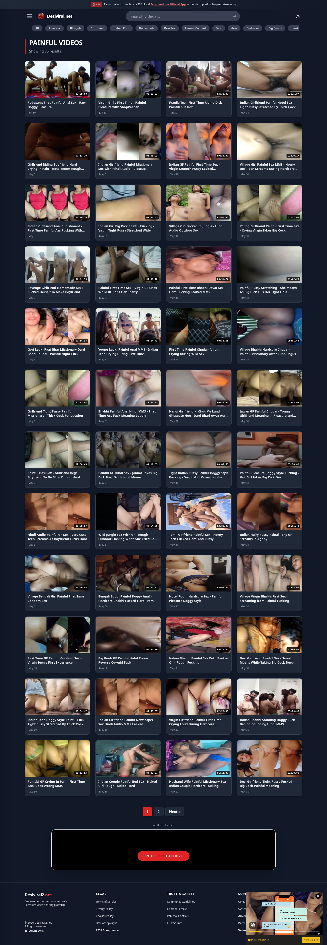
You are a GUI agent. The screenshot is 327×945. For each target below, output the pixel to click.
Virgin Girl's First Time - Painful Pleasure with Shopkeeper (122, 104)
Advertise (244, 916)
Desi (219, 28)
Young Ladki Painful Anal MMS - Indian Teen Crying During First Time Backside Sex (128, 353)
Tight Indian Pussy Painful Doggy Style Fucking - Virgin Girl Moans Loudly (198, 475)
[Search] (234, 15)
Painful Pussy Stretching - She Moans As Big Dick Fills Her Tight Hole (268, 290)
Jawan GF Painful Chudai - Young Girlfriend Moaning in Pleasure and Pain (266, 415)
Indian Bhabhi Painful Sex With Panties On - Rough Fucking (199, 660)
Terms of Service (106, 902)
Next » (175, 811)
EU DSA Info (174, 923)
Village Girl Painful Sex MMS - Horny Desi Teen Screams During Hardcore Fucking (267, 168)
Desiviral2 (38, 894)
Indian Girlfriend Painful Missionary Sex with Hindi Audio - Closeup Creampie (125, 168)
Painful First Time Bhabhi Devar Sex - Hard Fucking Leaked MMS (197, 290)
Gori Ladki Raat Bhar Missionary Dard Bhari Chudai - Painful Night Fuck (56, 351)
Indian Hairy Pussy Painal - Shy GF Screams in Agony (266, 536)
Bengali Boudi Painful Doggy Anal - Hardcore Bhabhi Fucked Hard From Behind (126, 600)
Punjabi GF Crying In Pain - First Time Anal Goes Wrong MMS (56, 783)
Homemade (146, 28)
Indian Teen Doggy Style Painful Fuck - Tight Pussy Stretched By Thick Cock (57, 722)
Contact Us (245, 902)
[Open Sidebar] (29, 16)
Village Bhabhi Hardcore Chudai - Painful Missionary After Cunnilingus (268, 351)
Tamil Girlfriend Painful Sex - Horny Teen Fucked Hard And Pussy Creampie (196, 538)
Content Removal (177, 909)
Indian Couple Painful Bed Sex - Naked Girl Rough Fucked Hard (127, 783)
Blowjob (75, 28)
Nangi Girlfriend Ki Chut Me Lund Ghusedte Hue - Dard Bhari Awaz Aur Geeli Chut (197, 415)
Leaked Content (195, 28)
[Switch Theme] (297, 16)
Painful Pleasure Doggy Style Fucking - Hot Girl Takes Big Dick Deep (269, 475)
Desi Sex (169, 28)
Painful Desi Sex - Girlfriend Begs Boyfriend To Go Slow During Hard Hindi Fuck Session (54, 477)
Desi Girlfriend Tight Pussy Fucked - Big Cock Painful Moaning (267, 783)
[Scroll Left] (26, 28)
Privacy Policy (104, 909)
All (37, 28)
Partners (244, 923)
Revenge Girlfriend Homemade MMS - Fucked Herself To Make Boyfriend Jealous (56, 292)
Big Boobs (275, 28)
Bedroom (253, 28)
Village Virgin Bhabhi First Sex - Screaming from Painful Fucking (264, 598)
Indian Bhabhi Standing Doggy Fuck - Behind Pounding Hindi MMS (268, 722)
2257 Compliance (107, 930)
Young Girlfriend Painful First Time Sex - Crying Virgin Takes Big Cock (269, 228)
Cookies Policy (104, 916)
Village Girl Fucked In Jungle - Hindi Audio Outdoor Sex (196, 228)
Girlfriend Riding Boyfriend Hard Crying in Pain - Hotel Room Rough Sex (54, 168)
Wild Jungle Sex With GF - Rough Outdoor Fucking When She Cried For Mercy (127, 538)
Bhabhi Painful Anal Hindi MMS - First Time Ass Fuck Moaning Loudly (127, 413)
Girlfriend (97, 28)
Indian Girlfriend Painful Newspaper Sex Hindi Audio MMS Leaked (125, 722)
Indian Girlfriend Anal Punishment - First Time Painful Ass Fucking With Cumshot (55, 230)
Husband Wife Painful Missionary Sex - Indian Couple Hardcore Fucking (198, 783)
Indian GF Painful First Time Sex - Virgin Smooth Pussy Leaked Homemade (194, 168)
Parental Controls (178, 916)
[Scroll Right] (300, 28)
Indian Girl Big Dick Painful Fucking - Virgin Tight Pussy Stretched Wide (126, 228)
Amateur (54, 28)
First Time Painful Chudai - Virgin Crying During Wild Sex (194, 351)
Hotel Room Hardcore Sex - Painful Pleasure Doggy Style (195, 598)
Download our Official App (168, 4)
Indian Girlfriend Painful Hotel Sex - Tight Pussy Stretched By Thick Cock (268, 104)
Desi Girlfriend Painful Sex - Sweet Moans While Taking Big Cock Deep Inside (267, 662)
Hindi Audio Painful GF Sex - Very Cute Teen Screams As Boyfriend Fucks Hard (57, 536)
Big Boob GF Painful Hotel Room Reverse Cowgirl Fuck (123, 660)
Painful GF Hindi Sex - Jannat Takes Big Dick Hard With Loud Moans (127, 475)
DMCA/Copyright (106, 923)
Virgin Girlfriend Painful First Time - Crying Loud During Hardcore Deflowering (196, 724)
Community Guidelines (181, 902)
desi (234, 28)
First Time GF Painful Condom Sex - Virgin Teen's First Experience (55, 660)
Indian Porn (121, 28)
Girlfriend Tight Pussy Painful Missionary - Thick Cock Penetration (55, 413)
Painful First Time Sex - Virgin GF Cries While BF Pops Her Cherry (127, 290)
